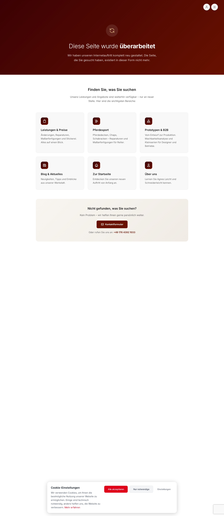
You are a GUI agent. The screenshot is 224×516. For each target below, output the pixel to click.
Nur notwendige (141, 489)
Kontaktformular (114, 224)
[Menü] (214, 7)
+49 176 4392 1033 (124, 232)
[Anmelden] (206, 7)
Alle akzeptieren (116, 489)
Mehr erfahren (72, 507)
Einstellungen (164, 489)
